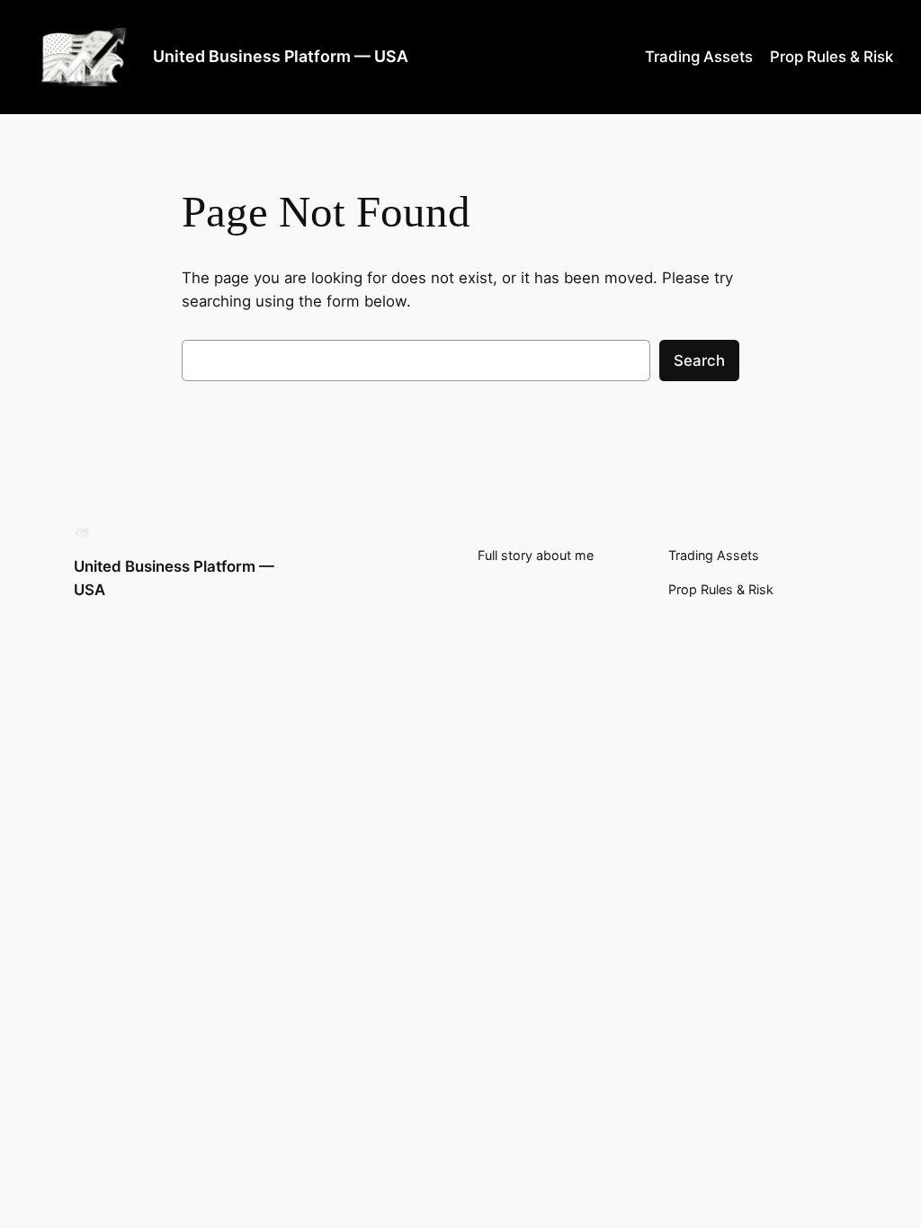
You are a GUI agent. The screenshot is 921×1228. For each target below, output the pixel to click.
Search (699, 360)
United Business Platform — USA (280, 56)
